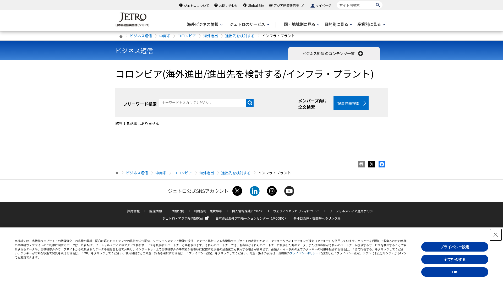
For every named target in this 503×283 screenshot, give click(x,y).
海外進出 (210, 35)
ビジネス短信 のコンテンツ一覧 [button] (328, 53)
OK (455, 272)
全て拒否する (455, 259)
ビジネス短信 (141, 35)
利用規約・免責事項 (208, 211)
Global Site (256, 5)
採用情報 (133, 211)
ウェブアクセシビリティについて (296, 211)
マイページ (323, 5)
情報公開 (178, 211)
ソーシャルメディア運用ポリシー (352, 211)
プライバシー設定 (454, 247)
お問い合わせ (228, 5)
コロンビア (187, 35)
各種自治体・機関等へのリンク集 (317, 218)
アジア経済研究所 (286, 5)
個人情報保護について (247, 211)
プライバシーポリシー (304, 253)
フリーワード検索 (140, 104)
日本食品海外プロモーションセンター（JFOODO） (252, 218)
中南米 (164, 35)
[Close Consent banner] (495, 235)
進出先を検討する (240, 35)
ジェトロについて (196, 5)
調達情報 (155, 211)
